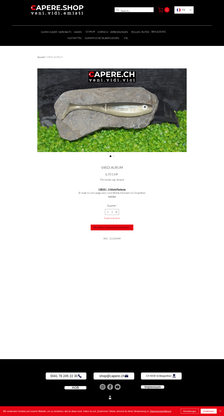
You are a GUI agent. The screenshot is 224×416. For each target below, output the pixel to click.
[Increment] (117, 212)
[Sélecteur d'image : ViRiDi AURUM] (110, 156)
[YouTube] (118, 387)
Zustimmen (208, 411)
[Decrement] (107, 212)
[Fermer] (220, 411)
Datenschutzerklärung (160, 411)
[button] (164, 9)
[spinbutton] (112, 212)
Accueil (41, 57)
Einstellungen (189, 411)
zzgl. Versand (118, 179)
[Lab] (110, 397)
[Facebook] (110, 387)
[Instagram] (103, 387)
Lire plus (112, 196)
